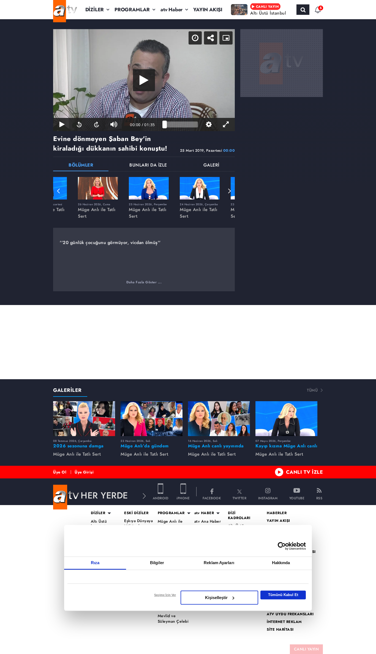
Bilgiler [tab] (157, 562)
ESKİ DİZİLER (136, 513)
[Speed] (195, 38)
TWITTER (240, 498)
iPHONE (183, 498)
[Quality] (208, 124)
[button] (58, 190)
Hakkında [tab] (281, 562)
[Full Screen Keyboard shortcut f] (226, 124)
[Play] (144, 80)
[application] (144, 80)
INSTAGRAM (268, 498)
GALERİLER (67, 390)
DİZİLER (94, 9)
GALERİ (211, 165)
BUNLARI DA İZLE (148, 165)
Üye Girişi (84, 472)
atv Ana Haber (207, 521)
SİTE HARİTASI (280, 629)
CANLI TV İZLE (304, 472)
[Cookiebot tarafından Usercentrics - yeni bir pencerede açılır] (282, 546)
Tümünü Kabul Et (283, 595)
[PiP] (226, 38)
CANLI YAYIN (306, 649)
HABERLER (277, 513)
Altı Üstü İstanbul (99, 524)
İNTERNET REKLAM (284, 621)
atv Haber (171, 9)
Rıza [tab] (95, 562)
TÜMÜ (312, 390)
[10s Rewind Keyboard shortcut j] (79, 124)
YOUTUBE (297, 498)
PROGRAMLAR (132, 9)
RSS (319, 498)
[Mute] (113, 124)
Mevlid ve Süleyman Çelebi (173, 618)
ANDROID (160, 498)
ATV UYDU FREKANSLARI (290, 614)
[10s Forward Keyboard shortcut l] (96, 124)
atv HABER (204, 513)
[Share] (210, 38)
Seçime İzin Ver (165, 595)
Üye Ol (59, 472)
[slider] (181, 124)
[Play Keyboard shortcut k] (61, 124)
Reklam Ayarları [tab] (219, 562)
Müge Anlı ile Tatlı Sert (170, 524)
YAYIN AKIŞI (207, 9)
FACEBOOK (212, 498)
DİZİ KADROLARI (239, 515)
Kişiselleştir (216, 597)
